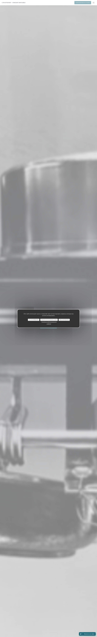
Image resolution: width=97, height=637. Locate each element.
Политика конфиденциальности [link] (49, 322)
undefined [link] (49, 324)
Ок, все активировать (34, 319)
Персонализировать (64, 319)
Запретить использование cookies (49, 319)
